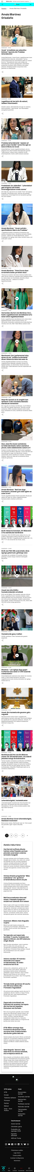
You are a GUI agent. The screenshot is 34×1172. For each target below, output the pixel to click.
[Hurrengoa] (30, 1)
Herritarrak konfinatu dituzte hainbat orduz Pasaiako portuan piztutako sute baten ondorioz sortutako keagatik (16, 852)
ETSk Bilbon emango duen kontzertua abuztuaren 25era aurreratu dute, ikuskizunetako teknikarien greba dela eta (15, 1030)
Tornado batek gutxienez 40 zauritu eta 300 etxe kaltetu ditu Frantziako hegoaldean (17, 986)
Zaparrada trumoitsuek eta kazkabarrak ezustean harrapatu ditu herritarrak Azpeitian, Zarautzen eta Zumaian (16, 1005)
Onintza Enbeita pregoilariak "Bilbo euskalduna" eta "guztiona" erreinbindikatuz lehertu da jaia (17, 878)
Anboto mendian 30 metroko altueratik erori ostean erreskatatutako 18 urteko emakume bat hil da (14, 962)
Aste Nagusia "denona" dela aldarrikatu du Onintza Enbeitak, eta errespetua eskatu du (16, 1052)
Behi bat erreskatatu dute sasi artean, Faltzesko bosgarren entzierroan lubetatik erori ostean (16, 899)
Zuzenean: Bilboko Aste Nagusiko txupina (16, 922)
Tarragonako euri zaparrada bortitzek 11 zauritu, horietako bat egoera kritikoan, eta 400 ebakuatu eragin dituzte (17, 938)
